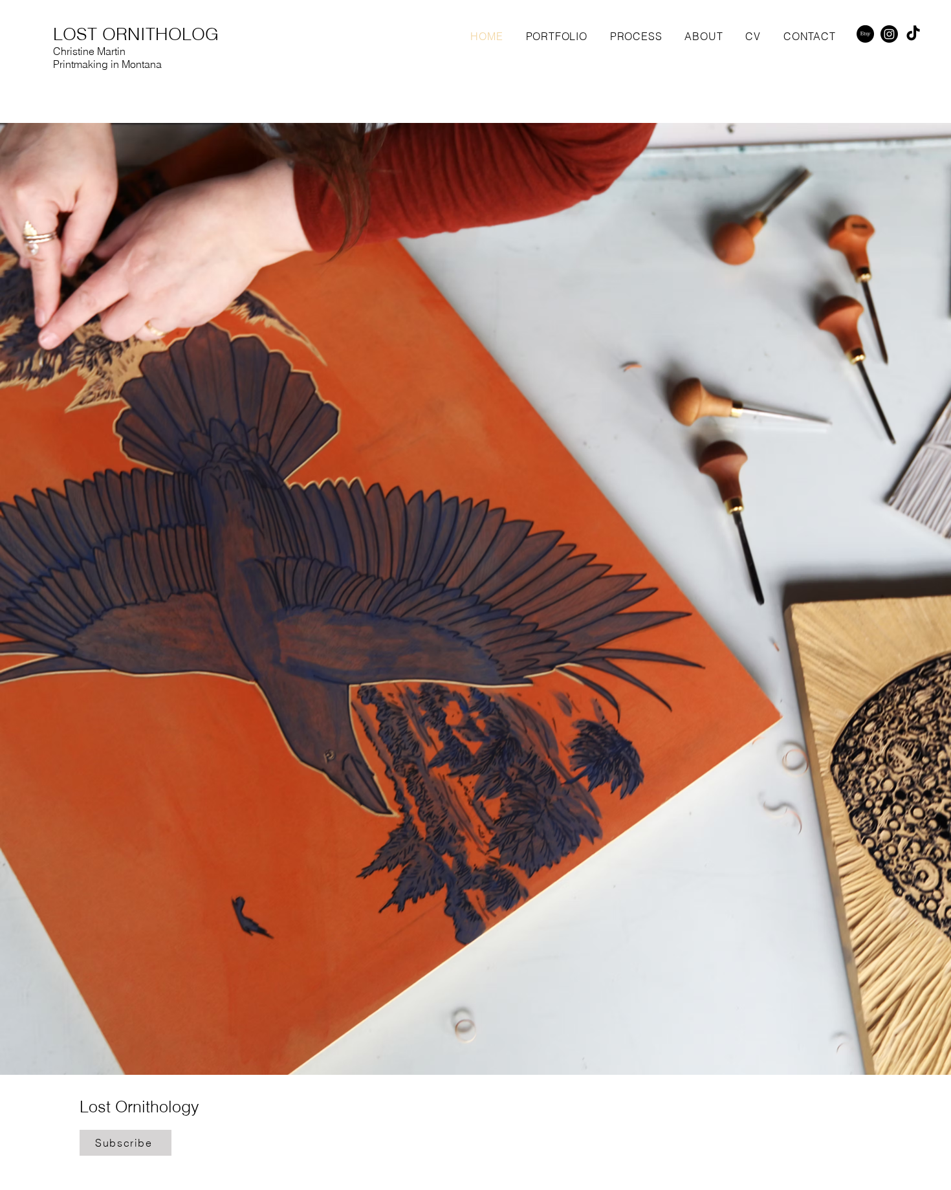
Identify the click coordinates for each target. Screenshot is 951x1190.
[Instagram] (889, 34)
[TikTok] (913, 34)
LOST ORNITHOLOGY (141, 34)
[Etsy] (865, 34)
